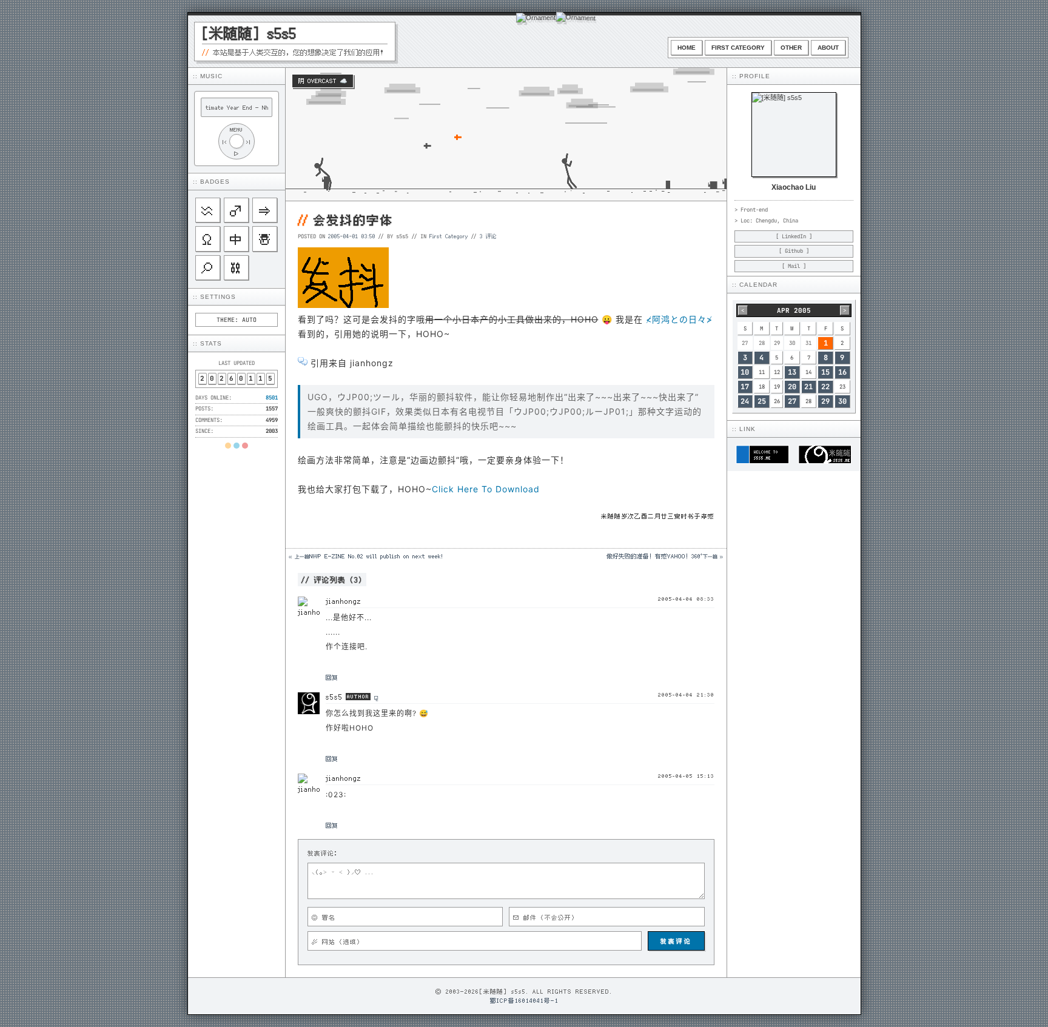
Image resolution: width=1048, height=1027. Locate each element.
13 (792, 372)
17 (745, 387)
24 (745, 401)
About (828, 47)
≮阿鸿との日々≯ (679, 319)
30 (842, 401)
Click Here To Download (486, 489)
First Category (738, 47)
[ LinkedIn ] (794, 236)
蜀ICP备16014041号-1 (524, 1000)
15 (825, 372)
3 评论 (488, 236)
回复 (332, 677)
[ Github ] (794, 251)
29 (825, 401)
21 (808, 387)
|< (224, 141)
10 (745, 372)
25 (761, 401)
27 (792, 401)
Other (791, 47)
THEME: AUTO (237, 320)
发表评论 (676, 941)
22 (825, 387)
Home (686, 47)
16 (842, 372)
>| (248, 141)
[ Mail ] (794, 266)
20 (792, 387)
